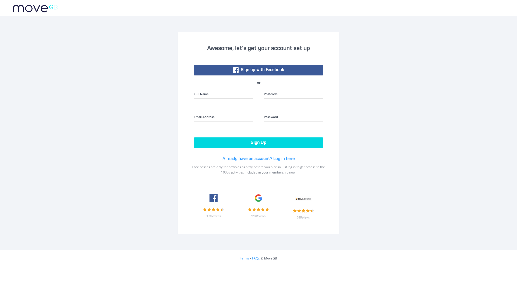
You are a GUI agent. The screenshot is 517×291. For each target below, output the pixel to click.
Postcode (271, 94)
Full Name (201, 94)
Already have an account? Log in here (258, 159)
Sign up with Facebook (261, 70)
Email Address (204, 117)
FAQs (256, 258)
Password (271, 117)
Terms (244, 258)
